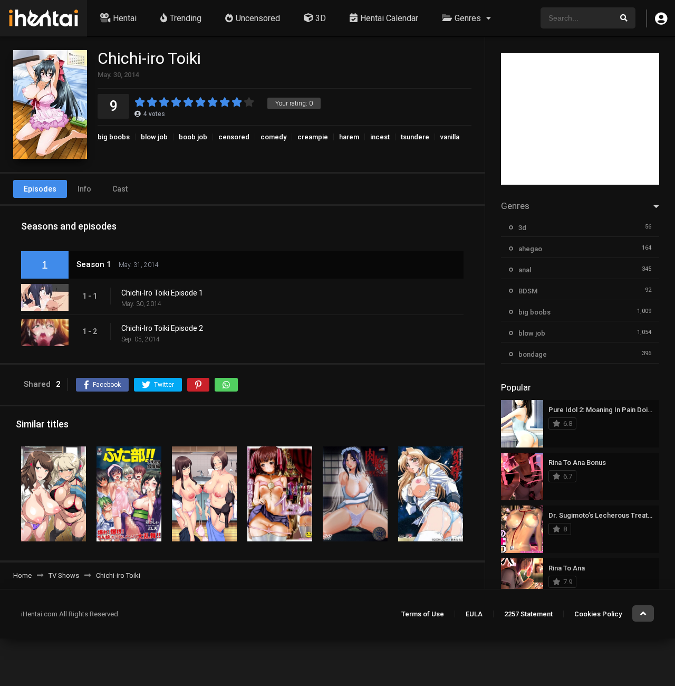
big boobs (114, 137)
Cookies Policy (598, 614)
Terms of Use (422, 614)
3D (320, 18)
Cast (120, 189)
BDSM (527, 291)
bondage (532, 354)
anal (524, 270)
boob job (193, 137)
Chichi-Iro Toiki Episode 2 (162, 328)
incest (380, 137)
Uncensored (258, 18)
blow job (154, 137)
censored (233, 137)
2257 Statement (528, 614)
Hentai (125, 18)
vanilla (449, 137)
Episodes (40, 189)
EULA (474, 614)
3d (522, 228)
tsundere (415, 137)
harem (349, 137)
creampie (312, 137)
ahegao (530, 249)
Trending (185, 18)
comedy (273, 137)
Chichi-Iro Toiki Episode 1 (162, 293)
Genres (468, 18)
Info (84, 189)
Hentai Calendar (389, 18)
